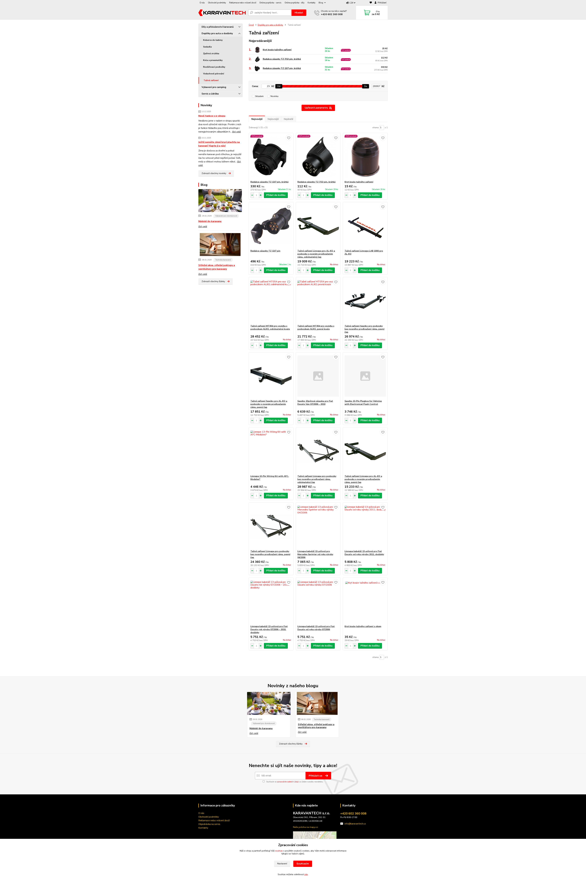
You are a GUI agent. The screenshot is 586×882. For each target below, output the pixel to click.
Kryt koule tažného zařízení (277, 49)
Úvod (251, 25)
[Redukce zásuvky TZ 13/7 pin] (271, 226)
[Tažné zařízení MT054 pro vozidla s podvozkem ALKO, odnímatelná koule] (271, 301)
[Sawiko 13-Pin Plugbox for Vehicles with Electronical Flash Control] (365, 376)
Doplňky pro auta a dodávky (217, 33)
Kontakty (311, 2)
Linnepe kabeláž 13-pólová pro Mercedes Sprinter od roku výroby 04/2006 (315, 554)
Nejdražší (288, 119)
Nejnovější (256, 119)
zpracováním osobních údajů (288, 782)
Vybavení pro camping (214, 87)
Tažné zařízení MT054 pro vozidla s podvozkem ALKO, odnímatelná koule (270, 327)
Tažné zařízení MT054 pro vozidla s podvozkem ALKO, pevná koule (315, 327)
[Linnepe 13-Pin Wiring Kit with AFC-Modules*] (271, 451)
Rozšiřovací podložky (214, 66)
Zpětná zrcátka (211, 53)
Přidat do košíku (275, 195)
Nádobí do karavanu (209, 221)
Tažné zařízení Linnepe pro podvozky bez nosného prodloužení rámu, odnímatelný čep (316, 479)
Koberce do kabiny (212, 40)
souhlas (279, 850)
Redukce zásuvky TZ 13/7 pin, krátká (282, 68)
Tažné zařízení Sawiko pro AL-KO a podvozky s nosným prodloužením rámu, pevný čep (268, 404)
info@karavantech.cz (355, 823)
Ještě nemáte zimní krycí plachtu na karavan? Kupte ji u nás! (219, 143)
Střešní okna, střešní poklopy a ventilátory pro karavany (216, 267)
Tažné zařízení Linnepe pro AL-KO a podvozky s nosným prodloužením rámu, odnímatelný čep (316, 253)
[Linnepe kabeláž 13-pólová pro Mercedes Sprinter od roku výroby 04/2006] (318, 526)
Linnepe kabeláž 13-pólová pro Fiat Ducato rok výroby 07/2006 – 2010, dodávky (269, 629)
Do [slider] (365, 86)
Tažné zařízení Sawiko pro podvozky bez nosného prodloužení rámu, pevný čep (364, 329)
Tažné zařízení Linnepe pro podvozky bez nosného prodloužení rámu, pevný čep (270, 554)
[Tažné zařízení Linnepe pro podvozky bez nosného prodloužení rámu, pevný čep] (271, 526)
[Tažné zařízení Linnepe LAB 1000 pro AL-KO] (365, 226)
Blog (321, 2)
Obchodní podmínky (217, 2)
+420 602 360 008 (332, 14)
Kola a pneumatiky (212, 60)
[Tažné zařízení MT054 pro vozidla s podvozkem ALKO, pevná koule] (318, 301)
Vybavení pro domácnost (226, 216)
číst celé (236, 131)
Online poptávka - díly (294, 2)
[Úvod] (222, 12)
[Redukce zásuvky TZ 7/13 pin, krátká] (318, 157)
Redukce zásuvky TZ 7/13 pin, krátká (282, 59)
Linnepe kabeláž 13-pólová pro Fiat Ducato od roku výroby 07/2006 (316, 628)
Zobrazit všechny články (213, 281)
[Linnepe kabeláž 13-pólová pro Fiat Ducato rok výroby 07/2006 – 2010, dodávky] (271, 601)
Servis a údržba (210, 93)
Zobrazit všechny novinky (214, 173)
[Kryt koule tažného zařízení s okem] (365, 601)
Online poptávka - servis (270, 2)
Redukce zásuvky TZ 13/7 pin (265, 250)
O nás (202, 2)
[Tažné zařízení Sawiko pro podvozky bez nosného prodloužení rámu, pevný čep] (365, 301)
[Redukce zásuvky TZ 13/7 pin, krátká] (271, 157)
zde (306, 874)
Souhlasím (303, 863)
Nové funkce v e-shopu (211, 116)
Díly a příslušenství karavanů (218, 26)
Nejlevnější (273, 119)
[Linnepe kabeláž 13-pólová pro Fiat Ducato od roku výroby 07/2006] (318, 601)
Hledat (299, 12)
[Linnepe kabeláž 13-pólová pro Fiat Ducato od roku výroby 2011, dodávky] (365, 526)
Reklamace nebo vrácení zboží (242, 2)
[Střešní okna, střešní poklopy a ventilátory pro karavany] (220, 245)
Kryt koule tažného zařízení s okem (363, 626)
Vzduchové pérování (213, 73)
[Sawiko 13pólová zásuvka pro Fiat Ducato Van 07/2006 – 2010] (318, 376)
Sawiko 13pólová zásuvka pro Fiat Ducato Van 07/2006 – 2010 (315, 403)
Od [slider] (278, 86)
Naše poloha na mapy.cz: (305, 827)
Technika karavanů (223, 260)
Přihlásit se (316, 775)
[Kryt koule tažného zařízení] (365, 157)
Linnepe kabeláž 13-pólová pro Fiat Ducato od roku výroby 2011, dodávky (364, 553)
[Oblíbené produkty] (370, 3)
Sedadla (207, 46)
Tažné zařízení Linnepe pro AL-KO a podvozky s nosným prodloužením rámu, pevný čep (363, 479)
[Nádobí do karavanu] (220, 201)
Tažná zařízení (211, 80)
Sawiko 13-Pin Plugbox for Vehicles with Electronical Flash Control (363, 403)
